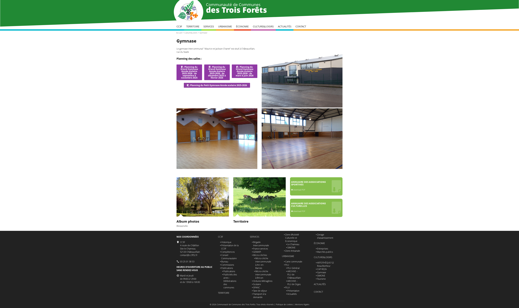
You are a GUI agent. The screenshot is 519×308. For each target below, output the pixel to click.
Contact (300, 26)
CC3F (179, 26)
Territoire (192, 26)
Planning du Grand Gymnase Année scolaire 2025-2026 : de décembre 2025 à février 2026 (217, 72)
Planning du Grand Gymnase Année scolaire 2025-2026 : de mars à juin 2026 (244, 71)
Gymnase (203, 32)
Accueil (179, 32)
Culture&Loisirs (263, 26)
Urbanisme (225, 26)
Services (208, 26)
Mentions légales (302, 304)
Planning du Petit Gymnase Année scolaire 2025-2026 (218, 85)
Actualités (284, 26)
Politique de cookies (284, 304)
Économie (242, 26)
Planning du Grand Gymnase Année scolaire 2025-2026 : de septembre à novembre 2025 (189, 72)
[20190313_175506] (217, 168)
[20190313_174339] (302, 168)
